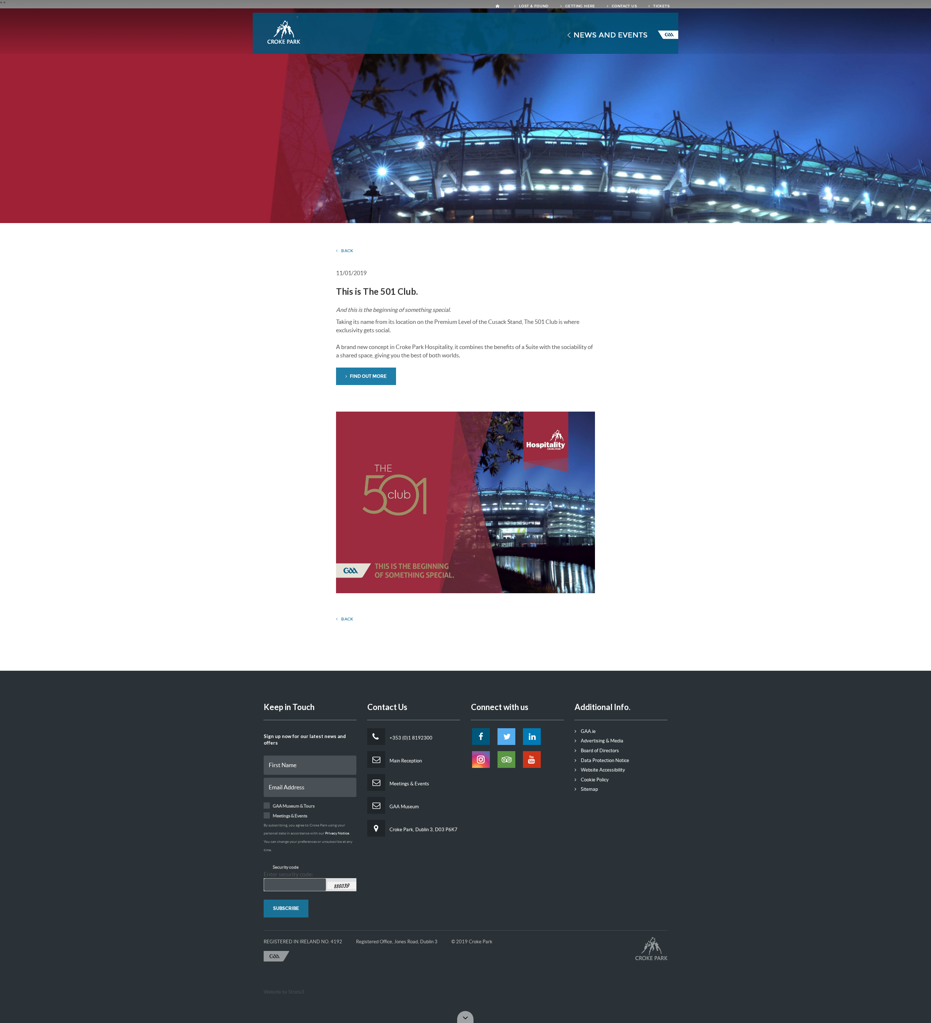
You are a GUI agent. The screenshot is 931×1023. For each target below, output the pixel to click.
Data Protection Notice (604, 760)
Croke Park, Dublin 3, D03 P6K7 (422, 829)
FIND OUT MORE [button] (368, 376)
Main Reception (405, 761)
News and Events (611, 35)
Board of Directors (599, 750)
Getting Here (579, 6)
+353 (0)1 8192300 (410, 738)
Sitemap (589, 789)
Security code (286, 867)
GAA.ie (588, 731)
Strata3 (296, 992)
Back (347, 251)
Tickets (661, 6)
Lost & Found (533, 6)
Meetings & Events (408, 783)
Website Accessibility (602, 770)
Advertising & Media (601, 741)
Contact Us (624, 6)
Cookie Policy (594, 779)
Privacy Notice (337, 833)
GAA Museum (403, 806)
